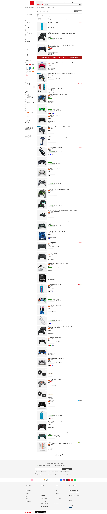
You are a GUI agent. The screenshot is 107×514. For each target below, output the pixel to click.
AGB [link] (64, 512)
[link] (48, 2)
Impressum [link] (52, 512)
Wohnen (27, 493)
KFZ (26, 499)
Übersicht (42, 485)
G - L (41, 488)
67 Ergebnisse (45, 11)
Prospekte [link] (57, 487)
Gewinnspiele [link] (57, 495)
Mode (27, 495)
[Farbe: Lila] (50, 92)
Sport (27, 498)
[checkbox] (29, 13)
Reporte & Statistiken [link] (73, 485)
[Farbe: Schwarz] (50, 113)
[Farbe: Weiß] (49, 122)
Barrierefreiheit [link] (80, 512)
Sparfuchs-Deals (28, 485)
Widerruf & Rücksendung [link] (44, 500)
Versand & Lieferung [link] (44, 504)
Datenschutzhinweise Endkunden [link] (74, 495)
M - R (41, 490)
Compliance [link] (56, 512)
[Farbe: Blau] (49, 92)
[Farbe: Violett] (50, 281)
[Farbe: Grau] (52, 92)
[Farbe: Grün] (48, 113)
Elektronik (27, 487)
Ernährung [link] (57, 496)
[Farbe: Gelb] (53, 92)
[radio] (29, 80)
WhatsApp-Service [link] (58, 499)
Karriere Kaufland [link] (72, 500)
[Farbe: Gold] (53, 281)
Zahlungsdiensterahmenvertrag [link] (74, 492)
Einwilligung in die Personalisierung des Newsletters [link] (41, 474)
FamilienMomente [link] (58, 498)
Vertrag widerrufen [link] (43, 501)
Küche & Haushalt (28, 490)
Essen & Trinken (28, 501)
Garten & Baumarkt (29, 488)
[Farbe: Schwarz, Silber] (48, 281)
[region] (30, 63)
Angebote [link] (57, 485)
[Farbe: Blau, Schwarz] (48, 238)
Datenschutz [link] (61, 512)
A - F (41, 487)
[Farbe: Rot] (48, 92)
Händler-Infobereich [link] (58, 504)
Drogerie (27, 496)
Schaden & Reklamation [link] (44, 503)
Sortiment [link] (57, 490)
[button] (38, 16)
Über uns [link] (71, 487)
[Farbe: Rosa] (52, 154)
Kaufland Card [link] (58, 488)
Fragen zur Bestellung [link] (44, 498)
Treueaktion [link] (57, 493)
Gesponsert (49, 32)
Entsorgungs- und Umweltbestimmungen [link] (71, 512)
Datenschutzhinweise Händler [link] (74, 493)
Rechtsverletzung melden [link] (44, 506)
